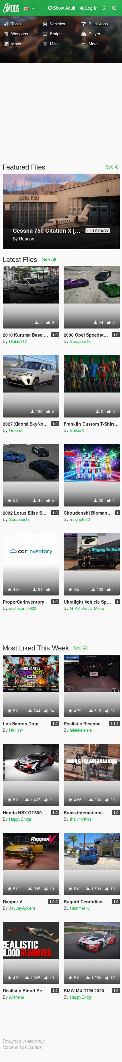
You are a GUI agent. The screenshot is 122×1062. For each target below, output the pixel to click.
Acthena (16, 997)
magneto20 (80, 519)
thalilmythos (81, 819)
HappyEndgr (20, 819)
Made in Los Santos (22, 1047)
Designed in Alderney (23, 1041)
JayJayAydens (22, 908)
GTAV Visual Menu (87, 608)
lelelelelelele (81, 730)
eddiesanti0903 (22, 608)
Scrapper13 (80, 341)
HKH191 (16, 730)
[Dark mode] (104, 8)
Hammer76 (80, 908)
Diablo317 (18, 341)
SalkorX (77, 430)
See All (113, 167)
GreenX (16, 430)
